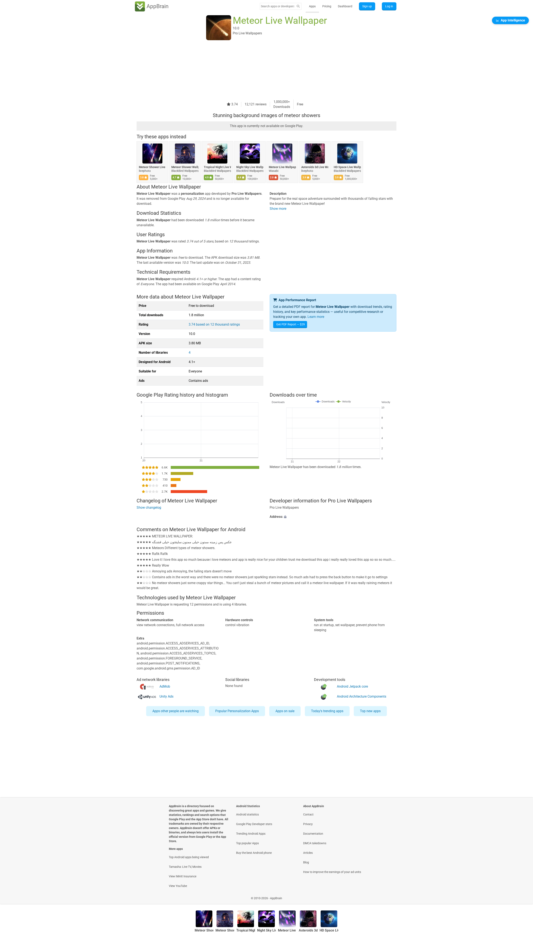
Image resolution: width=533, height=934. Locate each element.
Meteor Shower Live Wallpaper (152, 167)
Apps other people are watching (175, 711)
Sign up (367, 6)
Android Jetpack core (352, 686)
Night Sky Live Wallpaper (249, 167)
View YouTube (178, 886)
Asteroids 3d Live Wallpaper (314, 167)
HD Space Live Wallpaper (347, 167)
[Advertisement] (261, 70)
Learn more (316, 317)
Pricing (326, 6)
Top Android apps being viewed (189, 857)
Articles (308, 852)
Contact (308, 814)
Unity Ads (166, 696)
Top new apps (370, 711)
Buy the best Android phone (254, 852)
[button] (333, 516)
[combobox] (277, 6)
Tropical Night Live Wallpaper (217, 167)
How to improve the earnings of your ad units (332, 872)
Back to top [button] (522, 896)
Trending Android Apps (250, 833)
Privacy (308, 824)
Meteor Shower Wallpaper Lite (184, 167)
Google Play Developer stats (254, 824)
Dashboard (345, 6)
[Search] (298, 6)
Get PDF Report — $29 (290, 324)
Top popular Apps (247, 843)
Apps (312, 6)
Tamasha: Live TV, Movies (185, 866)
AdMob (164, 686)
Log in (389, 6)
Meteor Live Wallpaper (282, 167)
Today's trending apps (327, 711)
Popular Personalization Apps (237, 711)
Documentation (313, 833)
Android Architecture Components (361, 696)
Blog (306, 862)
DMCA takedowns (314, 843)
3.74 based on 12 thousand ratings (214, 324)
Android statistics (247, 814)
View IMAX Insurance (182, 876)
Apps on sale (284, 711)
